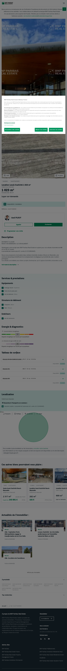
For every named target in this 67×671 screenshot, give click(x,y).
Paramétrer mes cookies (12, 129)
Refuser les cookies (41, 129)
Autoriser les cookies (56, 129)
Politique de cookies (10, 122)
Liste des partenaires (8, 125)
